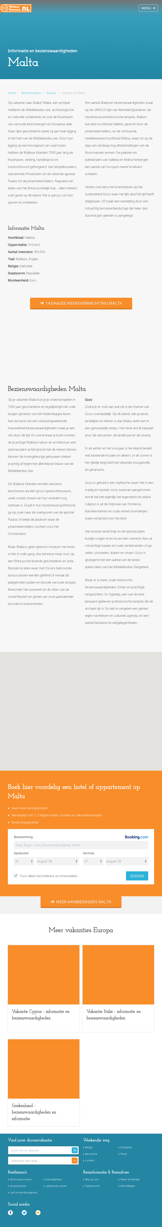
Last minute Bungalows (23, 1192)
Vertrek (88, 853)
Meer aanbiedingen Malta (83, 901)
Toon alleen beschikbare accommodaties (48, 876)
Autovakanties (53, 1179)
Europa (51, 93)
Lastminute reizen (56, 1186)
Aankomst (21, 853)
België (89, 1147)
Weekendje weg (96, 1140)
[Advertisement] (81, 351)
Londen (89, 1160)
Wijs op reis (92, 1179)
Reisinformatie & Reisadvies (106, 1172)
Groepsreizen (18, 1186)
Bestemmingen (31, 93)
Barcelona (91, 1154)
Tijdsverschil (92, 1186)
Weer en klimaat (130, 1179)
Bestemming (23, 837)
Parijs (124, 1154)
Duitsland (126, 1147)
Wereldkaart (128, 1186)
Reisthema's (17, 1172)
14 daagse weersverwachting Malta (84, 303)
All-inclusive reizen (21, 1179)
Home (12, 93)
